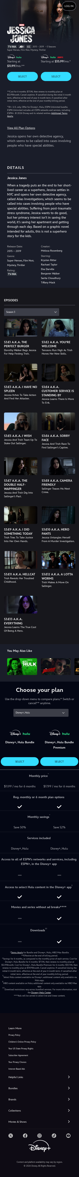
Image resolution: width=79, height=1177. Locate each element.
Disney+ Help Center (41, 992)
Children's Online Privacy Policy (22, 1042)
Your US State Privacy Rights (20, 1048)
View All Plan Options (21, 128)
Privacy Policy (14, 1035)
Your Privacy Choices (17, 1062)
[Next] (72, 666)
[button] (39, 1077)
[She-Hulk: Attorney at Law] (22, 666)
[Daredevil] (56, 666)
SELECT (22, 76)
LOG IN (68, 6)
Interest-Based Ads (16, 1069)
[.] (10, 1135)
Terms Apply (17, 952)
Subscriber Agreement (18, 1055)
